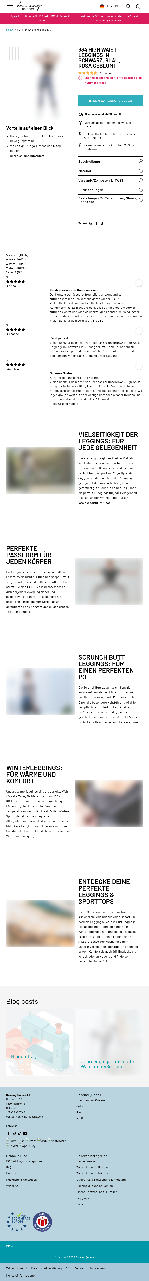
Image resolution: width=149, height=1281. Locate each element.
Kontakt (11, 1173)
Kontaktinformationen (21, 1275)
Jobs (79, 1106)
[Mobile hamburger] (10, 6)
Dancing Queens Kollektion (94, 1185)
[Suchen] (128, 6)
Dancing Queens (84, 1257)
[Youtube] (25, 1133)
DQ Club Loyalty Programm (24, 1161)
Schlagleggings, (89, 926)
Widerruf (12, 1185)
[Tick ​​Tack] (102, 223)
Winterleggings (27, 791)
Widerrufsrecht (16, 1268)
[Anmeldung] (137, 6)
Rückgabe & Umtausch (21, 1179)
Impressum (98, 1268)
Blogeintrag (23, 1056)
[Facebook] (96, 223)
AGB (68, 1268)
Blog (79, 1112)
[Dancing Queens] (29, 6)
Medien (81, 1118)
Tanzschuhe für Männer (92, 1173)
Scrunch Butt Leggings (99, 687)
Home (9, 29)
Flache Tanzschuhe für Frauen (97, 1191)
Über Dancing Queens (91, 1100)
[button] (88, 73)
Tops (79, 1204)
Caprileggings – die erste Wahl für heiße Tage (107, 1063)
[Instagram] (91, 223)
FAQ (8, 1167)
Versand (80, 1268)
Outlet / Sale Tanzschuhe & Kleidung (101, 1179)
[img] (15, 281)
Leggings (82, 1198)
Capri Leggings (111, 926)
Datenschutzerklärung (46, 1268)
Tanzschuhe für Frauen (92, 1167)
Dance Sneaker (86, 1161)
